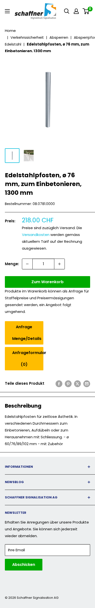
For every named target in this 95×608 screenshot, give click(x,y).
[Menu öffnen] (7, 11)
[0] (86, 11)
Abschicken (23, 564)
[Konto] (76, 11)
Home (10, 30)
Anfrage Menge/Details (26, 332)
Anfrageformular (27, 358)
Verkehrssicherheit (27, 37)
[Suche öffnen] (66, 11)
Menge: (12, 263)
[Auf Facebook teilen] (59, 383)
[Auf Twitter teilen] (77, 383)
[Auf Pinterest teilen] (68, 383)
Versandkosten (35, 234)
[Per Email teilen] (86, 383)
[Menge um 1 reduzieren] (27, 264)
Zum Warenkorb (47, 282)
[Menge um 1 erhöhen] (59, 264)
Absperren (58, 37)
